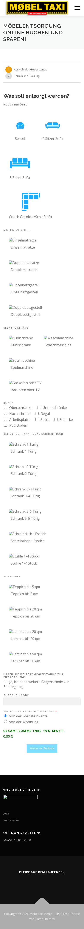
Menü (76, 8)
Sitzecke (66, 419)
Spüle (45, 419)
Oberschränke (20, 407)
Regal (45, 413)
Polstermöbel (15, 104)
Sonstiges (12, 576)
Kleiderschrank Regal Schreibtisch (33, 433)
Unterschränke (54, 407)
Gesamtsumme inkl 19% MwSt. (34, 731)
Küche (8, 403)
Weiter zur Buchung (42, 748)
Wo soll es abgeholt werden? (30, 711)
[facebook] (47, 883)
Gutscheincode (16, 695)
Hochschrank (20, 413)
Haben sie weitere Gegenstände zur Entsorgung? (33, 676)
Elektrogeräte (16, 327)
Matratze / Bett (17, 229)
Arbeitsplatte (19, 419)
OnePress (62, 914)
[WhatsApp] (36, 883)
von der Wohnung (24, 722)
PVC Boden (18, 425)
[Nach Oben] (42, 903)
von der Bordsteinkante (28, 716)
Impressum (11, 820)
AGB (6, 814)
